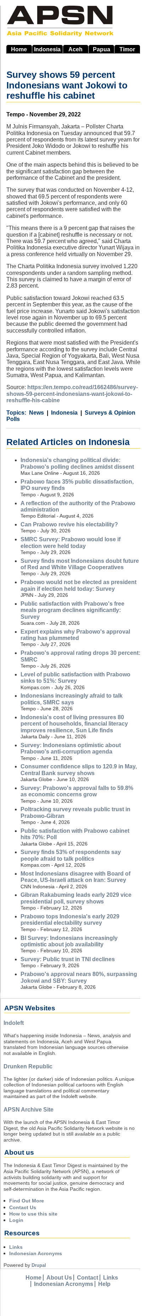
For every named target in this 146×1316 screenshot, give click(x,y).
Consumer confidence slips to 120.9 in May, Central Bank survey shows (79, 769)
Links (16, 1247)
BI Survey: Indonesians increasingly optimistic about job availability (69, 941)
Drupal (39, 1265)
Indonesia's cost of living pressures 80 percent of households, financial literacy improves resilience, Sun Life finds (74, 723)
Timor (127, 49)
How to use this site (33, 1214)
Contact (87, 1278)
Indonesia (47, 49)
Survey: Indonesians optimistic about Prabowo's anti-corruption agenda (71, 748)
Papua (101, 49)
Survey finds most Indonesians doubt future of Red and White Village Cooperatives (80, 564)
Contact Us (22, 1207)
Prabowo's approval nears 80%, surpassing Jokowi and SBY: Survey (79, 977)
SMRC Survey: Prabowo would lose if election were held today (70, 542)
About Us (59, 1278)
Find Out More (26, 1201)
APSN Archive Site (29, 1110)
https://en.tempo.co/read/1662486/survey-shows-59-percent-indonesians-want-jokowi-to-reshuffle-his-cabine (72, 393)
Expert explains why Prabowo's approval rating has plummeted (75, 635)
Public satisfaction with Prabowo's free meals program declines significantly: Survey (72, 610)
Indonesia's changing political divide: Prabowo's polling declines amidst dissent (77, 463)
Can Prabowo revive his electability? (69, 524)
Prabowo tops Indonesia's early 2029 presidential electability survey (70, 919)
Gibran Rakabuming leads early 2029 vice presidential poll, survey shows (76, 898)
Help (104, 1284)
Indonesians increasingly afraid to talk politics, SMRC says (72, 699)
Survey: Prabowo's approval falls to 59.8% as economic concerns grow (77, 791)
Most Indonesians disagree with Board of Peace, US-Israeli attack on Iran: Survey (75, 877)
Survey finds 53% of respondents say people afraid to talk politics (71, 855)
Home (19, 49)
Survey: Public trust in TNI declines (68, 959)
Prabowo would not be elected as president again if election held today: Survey (78, 585)
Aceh (75, 49)
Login (16, 1220)
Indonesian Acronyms (35, 1253)
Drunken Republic (28, 1066)
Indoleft (14, 1023)
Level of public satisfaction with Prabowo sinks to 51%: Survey (75, 677)
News (36, 413)
